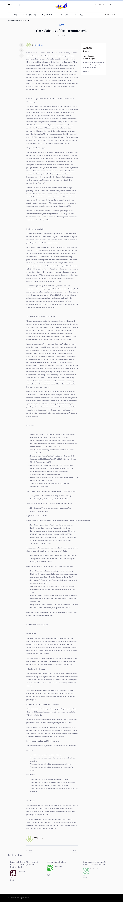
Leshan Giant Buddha (56, 862)
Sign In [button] (111, 4)
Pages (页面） (79, 15)
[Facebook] (21, 45)
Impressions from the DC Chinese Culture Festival (94, 863)
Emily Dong (38, 837)
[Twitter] (21, 50)
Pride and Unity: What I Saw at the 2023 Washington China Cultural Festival (24, 864)
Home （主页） (12, 15)
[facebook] (95, 4)
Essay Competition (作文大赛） (17, 20)
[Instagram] (104, 4)
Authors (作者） (64, 15)
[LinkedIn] (21, 55)
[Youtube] (100, 4)
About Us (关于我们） (30, 15)
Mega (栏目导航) (47, 15)
